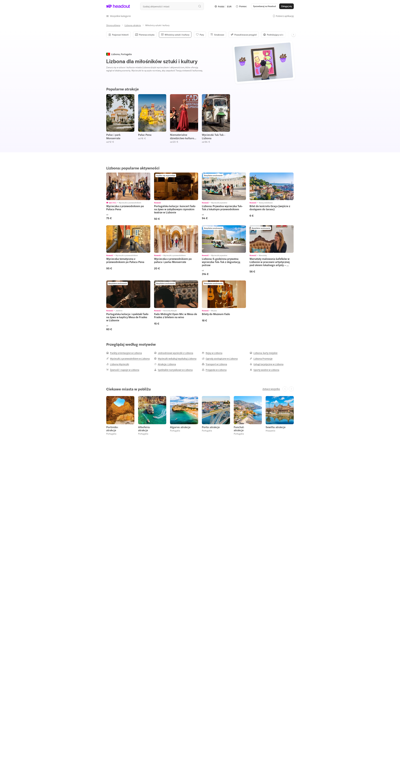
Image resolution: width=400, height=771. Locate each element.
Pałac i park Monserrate (113, 136)
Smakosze (219, 34)
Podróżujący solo (275, 34)
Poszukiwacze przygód (245, 34)
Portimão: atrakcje (112, 428)
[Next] (293, 34)
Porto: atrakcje (211, 427)
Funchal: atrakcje (239, 428)
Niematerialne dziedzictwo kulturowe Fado (184, 136)
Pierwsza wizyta (146, 34)
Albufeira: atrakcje (144, 428)
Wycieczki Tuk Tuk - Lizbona (213, 136)
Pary (202, 34)
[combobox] (172, 6)
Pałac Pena (144, 134)
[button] (118, 16)
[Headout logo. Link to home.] (118, 6)
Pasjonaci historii (120, 34)
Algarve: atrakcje (180, 427)
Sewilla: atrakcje (275, 427)
